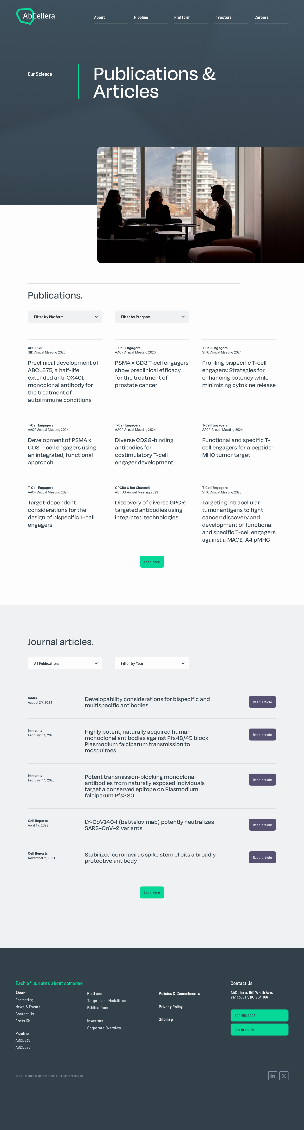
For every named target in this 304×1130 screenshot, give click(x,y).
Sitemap (166, 1019)
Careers (262, 17)
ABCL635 (23, 1040)
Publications (97, 1007)
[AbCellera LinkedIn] (272, 1075)
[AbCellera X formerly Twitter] (283, 1075)
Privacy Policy (171, 1006)
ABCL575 (23, 1047)
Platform (182, 17)
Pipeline (141, 17)
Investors (223, 17)
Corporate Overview (104, 1027)
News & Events (28, 1006)
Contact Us (25, 1013)
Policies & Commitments (179, 993)
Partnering (24, 999)
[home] (35, 17)
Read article (262, 702)
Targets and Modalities (106, 1000)
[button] (191, 17)
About (99, 17)
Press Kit (23, 1020)
